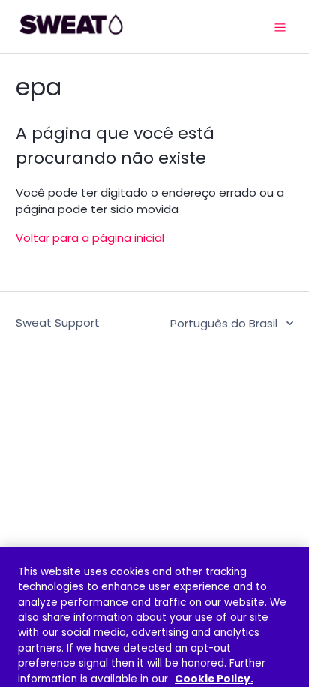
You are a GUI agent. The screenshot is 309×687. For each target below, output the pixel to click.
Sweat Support (58, 322)
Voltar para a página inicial (90, 238)
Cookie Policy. (214, 679)
